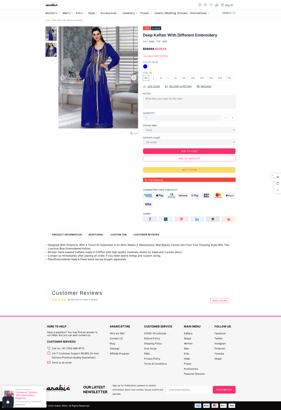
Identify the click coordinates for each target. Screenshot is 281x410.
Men (186, 348)
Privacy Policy (152, 358)
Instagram (220, 343)
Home (47, 20)
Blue (145, 66)
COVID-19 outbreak (155, 333)
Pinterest (219, 348)
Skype (218, 358)
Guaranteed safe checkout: (160, 189)
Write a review (219, 300)
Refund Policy (152, 338)
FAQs (147, 353)
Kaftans (188, 333)
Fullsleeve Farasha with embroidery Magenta (26, 395)
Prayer (188, 363)
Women (188, 343)
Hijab (187, 358)
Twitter (218, 338)
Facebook (220, 333)
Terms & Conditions (155, 363)
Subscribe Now (224, 389)
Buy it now (189, 170)
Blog (112, 343)
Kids (186, 353)
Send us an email (62, 362)
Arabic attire (51, 4)
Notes (147, 93)
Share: (147, 213)
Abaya (187, 338)
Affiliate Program (119, 353)
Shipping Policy (153, 343)
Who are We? (117, 333)
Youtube (219, 353)
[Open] (7, 402)
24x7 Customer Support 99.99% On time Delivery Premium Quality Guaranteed (75, 355)
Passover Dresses (194, 373)
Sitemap (114, 348)
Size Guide (150, 348)
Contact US (116, 338)
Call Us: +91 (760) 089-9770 (68, 348)
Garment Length (151, 137)
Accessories (191, 368)
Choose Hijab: (150, 125)
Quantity (149, 113)
